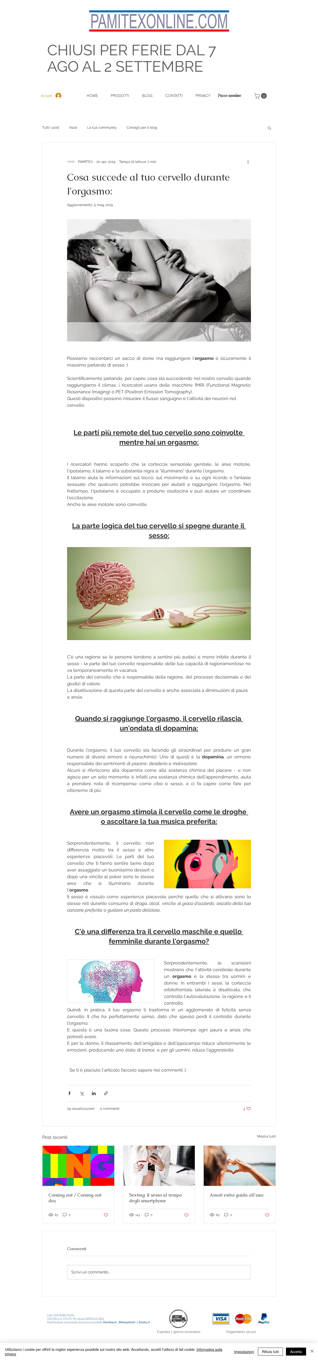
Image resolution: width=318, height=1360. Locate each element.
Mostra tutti (266, 1136)
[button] (261, 96)
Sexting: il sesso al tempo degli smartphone (155, 1198)
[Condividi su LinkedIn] (93, 1093)
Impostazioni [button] (244, 1351)
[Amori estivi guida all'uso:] (240, 1166)
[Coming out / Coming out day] (78, 1166)
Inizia (73, 127)
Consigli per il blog (142, 127)
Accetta (296, 1351)
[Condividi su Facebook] (69, 1093)
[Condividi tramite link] (106, 1093)
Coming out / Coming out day (74, 1198)
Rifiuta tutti (270, 1351)
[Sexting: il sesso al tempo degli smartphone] (159, 1166)
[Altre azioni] (248, 162)
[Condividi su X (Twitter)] (81, 1093)
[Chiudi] (312, 1351)
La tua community (102, 127)
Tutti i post (50, 127)
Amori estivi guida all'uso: (237, 1195)
